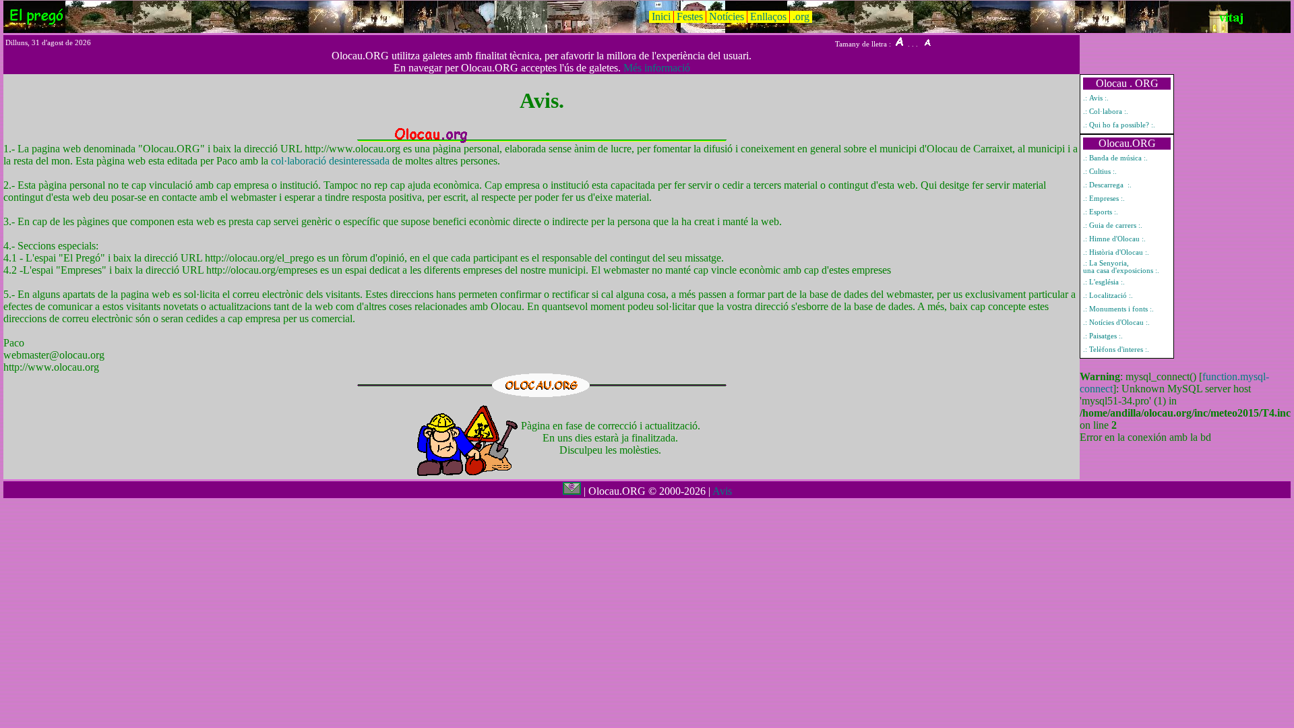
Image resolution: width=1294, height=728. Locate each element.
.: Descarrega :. (1107, 185)
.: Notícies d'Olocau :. (1116, 322)
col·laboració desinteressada (331, 160)
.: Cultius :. (1100, 171)
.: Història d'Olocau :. (1116, 252)
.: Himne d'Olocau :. (1114, 239)
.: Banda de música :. (1115, 158)
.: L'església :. (1104, 282)
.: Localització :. (1108, 295)
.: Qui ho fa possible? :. (1119, 125)
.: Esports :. (1100, 212)
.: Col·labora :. (1105, 111)
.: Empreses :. (1104, 198)
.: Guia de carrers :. (1112, 225)
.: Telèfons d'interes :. (1116, 349)
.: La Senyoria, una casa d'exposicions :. (1121, 267)
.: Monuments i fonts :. (1118, 309)
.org (801, 16)
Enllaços (768, 16)
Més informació (656, 67)
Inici (661, 16)
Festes (690, 16)
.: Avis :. (1096, 98)
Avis (722, 491)
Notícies (726, 16)
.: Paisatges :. (1103, 336)
